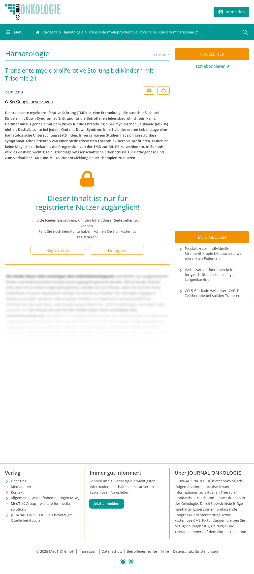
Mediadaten (21, 486)
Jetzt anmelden (106, 503)
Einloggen (117, 250)
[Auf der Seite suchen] (245, 32)
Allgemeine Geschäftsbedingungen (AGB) (45, 497)
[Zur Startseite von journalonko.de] (33, 12)
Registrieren (57, 250)
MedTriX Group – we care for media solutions (40, 506)
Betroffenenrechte (142, 551)
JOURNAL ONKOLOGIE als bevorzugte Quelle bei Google (42, 518)
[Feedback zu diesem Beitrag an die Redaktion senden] (163, 90)
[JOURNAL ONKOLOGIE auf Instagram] (131, 562)
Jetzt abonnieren (209, 66)
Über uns (18, 481)
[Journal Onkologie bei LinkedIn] (123, 562)
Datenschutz (112, 551)
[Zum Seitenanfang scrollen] (245, 565)
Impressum (88, 551)
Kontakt (17, 492)
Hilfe (165, 551)
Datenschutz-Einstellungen (195, 551)
